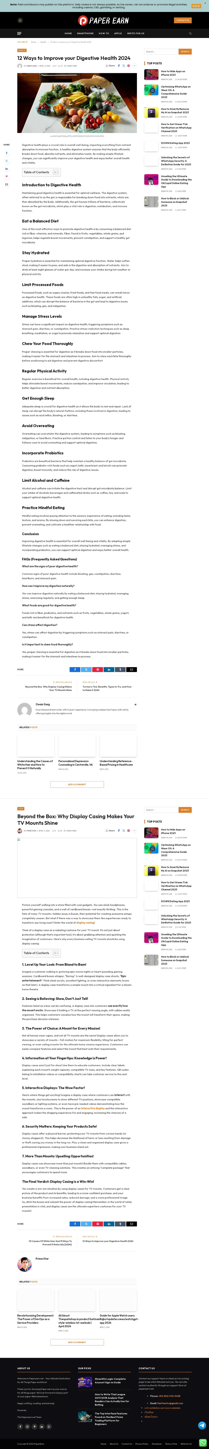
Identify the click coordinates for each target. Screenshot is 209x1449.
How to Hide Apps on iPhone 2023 (173, 73)
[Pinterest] (7, 176)
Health (22, 50)
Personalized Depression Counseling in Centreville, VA (75, 763)
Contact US (183, 20)
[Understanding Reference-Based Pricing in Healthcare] (118, 746)
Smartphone (85, 33)
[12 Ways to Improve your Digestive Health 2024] (77, 103)
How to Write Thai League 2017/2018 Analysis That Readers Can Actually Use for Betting (112, 1399)
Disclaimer (157, 1444)
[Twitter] (7, 161)
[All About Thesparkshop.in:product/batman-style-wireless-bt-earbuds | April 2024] (77, 1300)
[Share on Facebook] (118, 65)
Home (68, 33)
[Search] (190, 33)
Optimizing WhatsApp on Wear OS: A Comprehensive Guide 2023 (176, 92)
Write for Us (135, 33)
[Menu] (19, 33)
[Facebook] (7, 153)
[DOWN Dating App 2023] (151, 146)
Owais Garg (31, 66)
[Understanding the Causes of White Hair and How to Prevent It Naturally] (35, 746)
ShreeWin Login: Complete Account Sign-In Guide (110, 1380)
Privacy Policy (142, 1444)
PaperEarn (39, 1444)
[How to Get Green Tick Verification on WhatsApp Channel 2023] (151, 127)
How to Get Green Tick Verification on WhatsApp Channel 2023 (176, 128)
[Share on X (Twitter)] (123, 65)
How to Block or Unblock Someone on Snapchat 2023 (175, 202)
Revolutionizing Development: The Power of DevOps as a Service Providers (35, 1319)
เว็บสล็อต (149, 1412)
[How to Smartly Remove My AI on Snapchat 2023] (151, 112)
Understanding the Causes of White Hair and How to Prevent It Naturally (35, 765)
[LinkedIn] (7, 169)
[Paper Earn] (104, 20)
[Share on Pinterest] (128, 65)
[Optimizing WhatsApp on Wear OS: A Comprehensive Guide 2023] (151, 90)
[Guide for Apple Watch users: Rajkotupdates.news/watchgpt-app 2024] (118, 1300)
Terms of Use (171, 1444)
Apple (118, 33)
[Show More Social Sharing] (134, 65)
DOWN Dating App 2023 (175, 142)
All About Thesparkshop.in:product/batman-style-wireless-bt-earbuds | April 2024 (77, 1321)
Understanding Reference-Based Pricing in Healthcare (116, 763)
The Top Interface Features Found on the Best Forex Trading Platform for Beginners (111, 1419)
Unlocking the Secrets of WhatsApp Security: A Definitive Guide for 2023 (176, 161)
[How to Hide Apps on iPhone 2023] (151, 74)
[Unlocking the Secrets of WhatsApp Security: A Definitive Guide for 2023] (151, 160)
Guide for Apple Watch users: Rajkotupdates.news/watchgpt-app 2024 (118, 1319)
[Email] (7, 184)
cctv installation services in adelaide (162, 1407)
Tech (21, 809)
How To (104, 33)
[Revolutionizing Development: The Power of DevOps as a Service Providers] (35, 1300)
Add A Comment (77, 784)
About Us (114, 1444)
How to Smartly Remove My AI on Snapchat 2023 (175, 110)
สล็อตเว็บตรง (150, 1416)
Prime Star (31, 831)
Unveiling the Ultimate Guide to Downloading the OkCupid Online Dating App (176, 181)
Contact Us (127, 1444)
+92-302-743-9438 (169, 1396)
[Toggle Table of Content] (54, 172)
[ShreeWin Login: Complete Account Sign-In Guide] (85, 1382)
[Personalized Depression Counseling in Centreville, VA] (77, 746)
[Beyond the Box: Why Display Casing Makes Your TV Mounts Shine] (77, 868)
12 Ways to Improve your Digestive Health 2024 (108, 1241)
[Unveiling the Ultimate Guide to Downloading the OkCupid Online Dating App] (151, 179)
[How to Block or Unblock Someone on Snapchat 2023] (151, 201)
